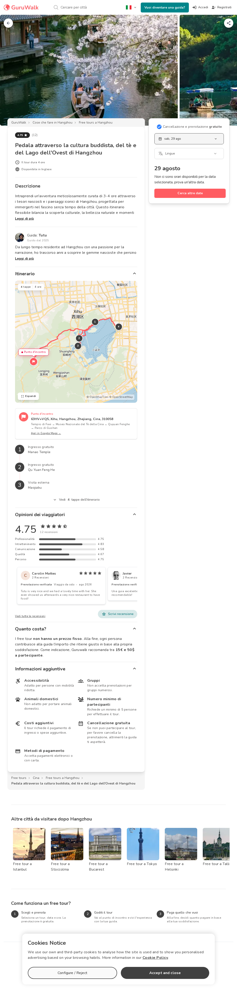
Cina (36, 778)
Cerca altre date (190, 193)
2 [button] (79, 338)
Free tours (18, 778)
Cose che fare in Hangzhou (52, 122)
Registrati (224, 7)
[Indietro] (8, 23)
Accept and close (165, 972)
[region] (76, 342)
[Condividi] (228, 23)
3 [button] (78, 346)
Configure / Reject (72, 972)
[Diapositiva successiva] (226, 70)
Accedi (203, 7)
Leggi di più (24, 218)
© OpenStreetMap (121, 397)
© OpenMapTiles (97, 397)
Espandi (30, 396)
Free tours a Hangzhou (95, 122)
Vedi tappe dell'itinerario (79, 499)
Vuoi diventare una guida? (164, 7)
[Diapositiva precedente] (11, 70)
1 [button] (95, 322)
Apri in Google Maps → (46, 433)
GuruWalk (18, 122)
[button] (33, 361)
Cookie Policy (155, 957)
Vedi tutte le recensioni (30, 616)
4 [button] (119, 326)
